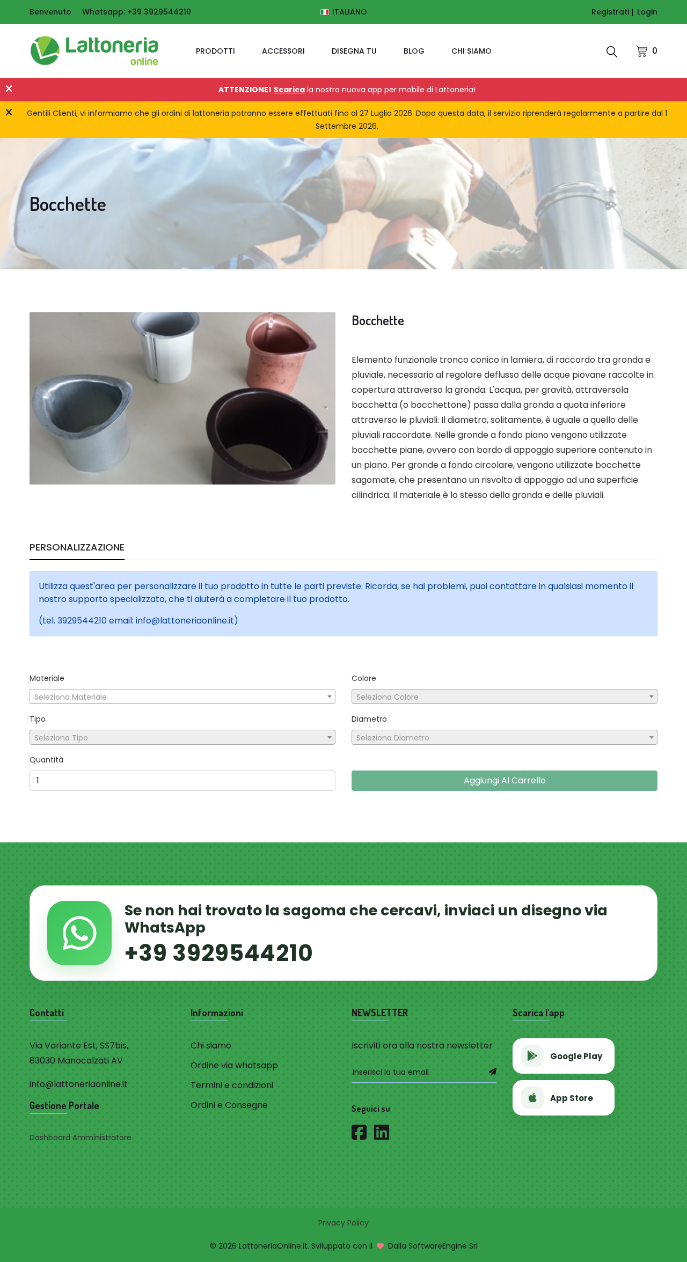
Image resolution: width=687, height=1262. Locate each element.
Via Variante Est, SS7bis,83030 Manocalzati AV (79, 1053)
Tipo (38, 719)
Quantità (46, 759)
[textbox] (182, 697)
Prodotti (215, 51)
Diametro (369, 719)
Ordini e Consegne (229, 1105)
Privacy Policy (343, 1222)
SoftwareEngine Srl (443, 1246)
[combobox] (182, 696)
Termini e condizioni (232, 1085)
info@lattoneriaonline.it (79, 1084)
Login (647, 11)
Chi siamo (471, 51)
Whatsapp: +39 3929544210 (136, 11)
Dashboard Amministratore (80, 1137)
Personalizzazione (77, 549)
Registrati (610, 11)
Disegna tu (354, 51)
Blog (414, 51)
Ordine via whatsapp (234, 1065)
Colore (364, 678)
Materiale (47, 678)
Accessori (283, 51)
